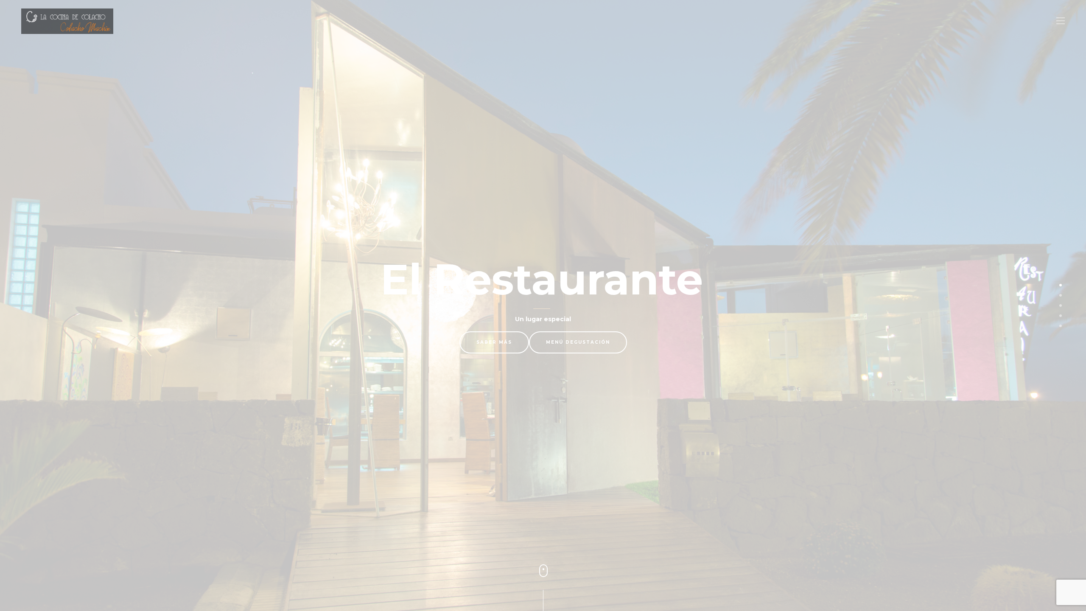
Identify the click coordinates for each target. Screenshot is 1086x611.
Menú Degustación (578, 342)
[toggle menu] (1060, 21)
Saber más (494, 342)
